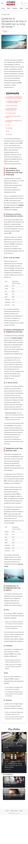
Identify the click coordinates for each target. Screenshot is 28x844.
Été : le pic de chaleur (12, 105)
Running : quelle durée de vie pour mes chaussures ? (13, 783)
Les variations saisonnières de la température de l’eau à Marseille (14, 97)
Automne (9, 134)
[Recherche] (22, 3)
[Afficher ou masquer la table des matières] (21, 93)
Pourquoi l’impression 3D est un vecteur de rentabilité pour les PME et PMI (13, 745)
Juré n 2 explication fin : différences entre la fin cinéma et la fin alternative (13, 764)
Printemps (9, 128)
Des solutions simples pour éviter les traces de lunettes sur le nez (14, 795)
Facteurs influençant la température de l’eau (11, 109)
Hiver (8, 125)
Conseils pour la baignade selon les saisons (14, 121)
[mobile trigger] (2, 3)
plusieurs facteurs (17, 338)
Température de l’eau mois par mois (13, 116)
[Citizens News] (10, 3)
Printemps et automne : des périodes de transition (14, 101)
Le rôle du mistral (11, 113)
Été (8, 131)
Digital (5, 740)
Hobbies (5, 31)
